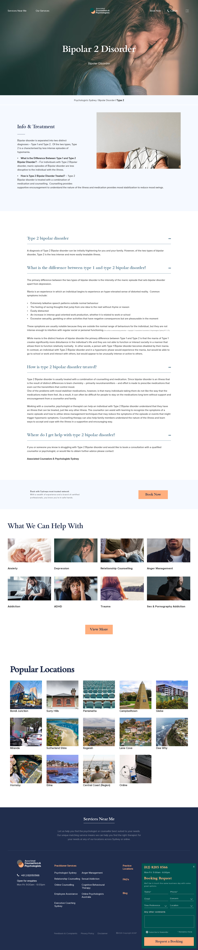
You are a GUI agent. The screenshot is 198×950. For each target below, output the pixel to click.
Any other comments (155, 912)
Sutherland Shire (57, 748)
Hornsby (15, 785)
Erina (49, 785)
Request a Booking (169, 942)
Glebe (159, 711)
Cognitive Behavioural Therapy (93, 886)
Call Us (174, 11)
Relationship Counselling (67, 879)
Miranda (15, 748)
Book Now (155, 11)
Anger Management (92, 873)
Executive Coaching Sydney (64, 904)
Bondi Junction (19, 711)
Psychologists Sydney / (86, 100)
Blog (125, 893)
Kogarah (88, 748)
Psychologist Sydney (65, 873)
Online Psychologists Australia (93, 895)
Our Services (42, 11)
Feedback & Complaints (65, 933)
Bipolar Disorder (106, 100)
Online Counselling (64, 885)
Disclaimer (103, 933)
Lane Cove (126, 748)
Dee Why (161, 748)
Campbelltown (128, 711)
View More (99, 629)
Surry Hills (53, 711)
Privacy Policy (87, 933)
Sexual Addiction (90, 879)
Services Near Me (17, 11)
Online (123, 785)
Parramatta (90, 711)
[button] (182, 898)
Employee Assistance (66, 894)
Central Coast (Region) (96, 785)
